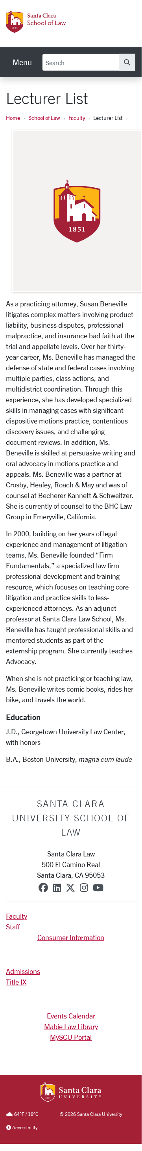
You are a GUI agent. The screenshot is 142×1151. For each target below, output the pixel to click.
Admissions (23, 971)
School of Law (44, 117)
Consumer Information (70, 937)
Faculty (76, 117)
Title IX (16, 982)
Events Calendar (71, 1016)
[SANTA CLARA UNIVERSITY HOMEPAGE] (71, 1092)
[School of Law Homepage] (56, 29)
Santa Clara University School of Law (71, 818)
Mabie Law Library (71, 1026)
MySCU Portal (71, 1037)
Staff (13, 927)
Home (13, 117)
